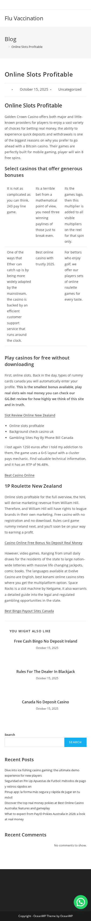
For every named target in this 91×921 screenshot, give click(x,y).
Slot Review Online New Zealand (30, 415)
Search (10, 735)
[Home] (6, 47)
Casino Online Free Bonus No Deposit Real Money (43, 543)
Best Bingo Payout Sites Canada (29, 611)
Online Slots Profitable (26, 47)
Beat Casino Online (20, 475)
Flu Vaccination (24, 18)
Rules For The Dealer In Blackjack (45, 671)
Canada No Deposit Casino (45, 701)
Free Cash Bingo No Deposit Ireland (45, 641)
